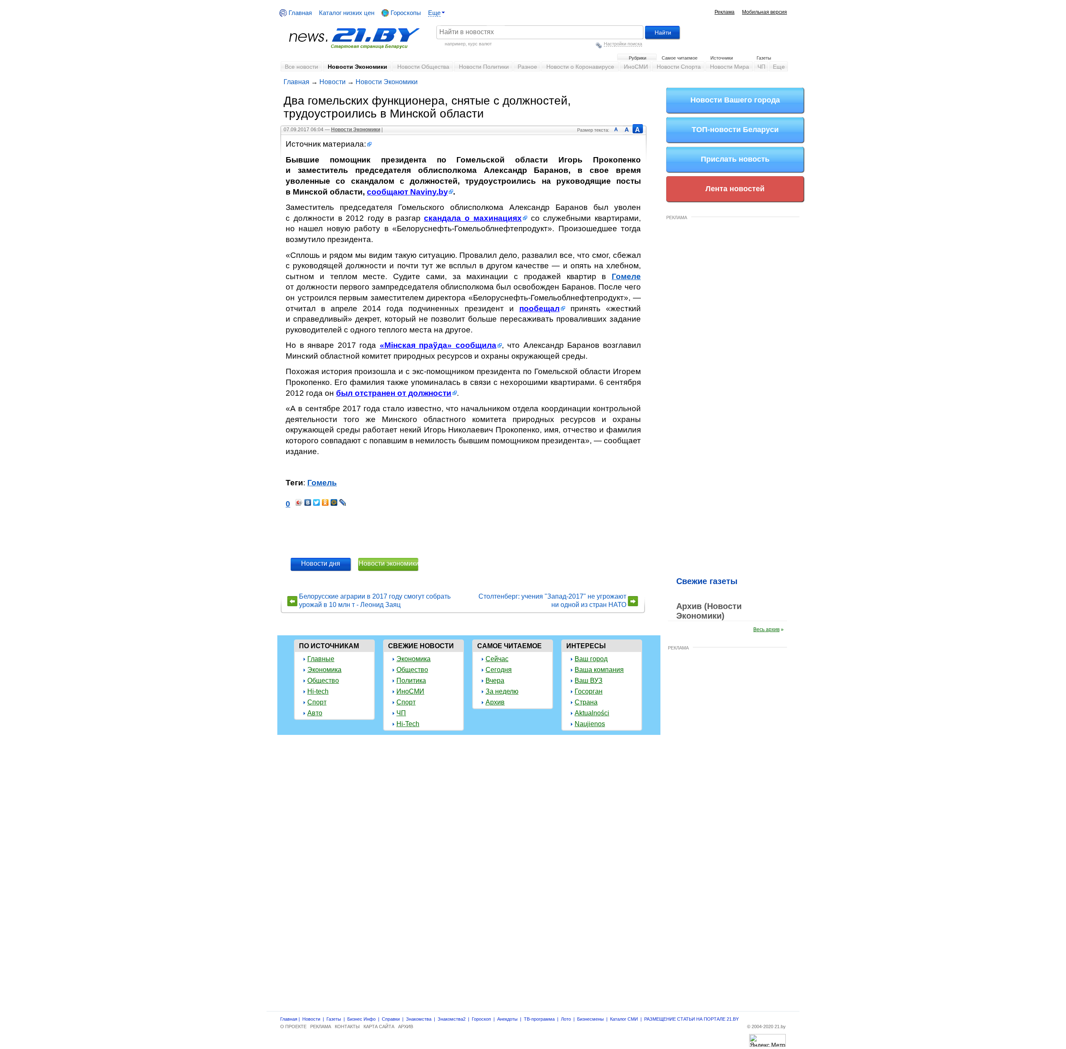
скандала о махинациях (473, 218)
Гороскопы (405, 12)
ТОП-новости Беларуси (735, 129)
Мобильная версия (764, 12)
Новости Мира (729, 67)
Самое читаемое (679, 57)
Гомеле (626, 276)
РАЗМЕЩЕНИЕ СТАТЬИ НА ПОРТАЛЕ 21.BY (691, 1019)
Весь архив (766, 629)
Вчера (495, 680)
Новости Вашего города (735, 100)
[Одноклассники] (325, 502)
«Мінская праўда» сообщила (438, 345)
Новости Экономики (357, 67)
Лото (566, 1019)
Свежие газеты (706, 581)
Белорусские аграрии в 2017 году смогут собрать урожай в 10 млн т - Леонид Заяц (375, 600)
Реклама (725, 12)
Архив (495, 702)
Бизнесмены (590, 1019)
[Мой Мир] (334, 502)
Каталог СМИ (624, 1019)
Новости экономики (389, 563)
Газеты (764, 57)
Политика (411, 680)
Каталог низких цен (346, 12)
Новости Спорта (679, 67)
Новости (332, 81)
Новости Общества (423, 67)
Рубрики (637, 57)
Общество (323, 680)
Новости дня (320, 563)
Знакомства (418, 1019)
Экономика (324, 669)
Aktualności (592, 713)
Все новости (301, 67)
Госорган (589, 691)
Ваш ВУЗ (589, 680)
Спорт (316, 702)
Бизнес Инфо (361, 1019)
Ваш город (591, 658)
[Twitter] (316, 502)
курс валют (480, 43)
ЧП (761, 67)
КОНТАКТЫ (347, 1026)
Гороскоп (481, 1019)
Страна (586, 702)
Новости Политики (484, 67)
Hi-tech (318, 691)
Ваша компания (599, 669)
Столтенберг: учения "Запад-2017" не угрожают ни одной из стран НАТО (552, 600)
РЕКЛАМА (676, 217)
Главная (299, 12)
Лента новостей (735, 189)
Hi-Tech (407, 723)
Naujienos (590, 723)
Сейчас (497, 658)
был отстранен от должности (393, 393)
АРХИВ (405, 1026)
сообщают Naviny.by (407, 191)
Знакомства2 (452, 1019)
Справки (391, 1019)
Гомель (322, 482)
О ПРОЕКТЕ (293, 1026)
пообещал (539, 308)
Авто (314, 713)
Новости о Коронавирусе (580, 67)
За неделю (502, 691)
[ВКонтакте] (308, 502)
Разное (527, 67)
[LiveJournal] (343, 502)
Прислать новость (735, 159)
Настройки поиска (623, 43)
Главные (320, 658)
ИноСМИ (636, 67)
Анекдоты (507, 1019)
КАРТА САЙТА (379, 1026)
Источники (721, 57)
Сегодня (499, 669)
